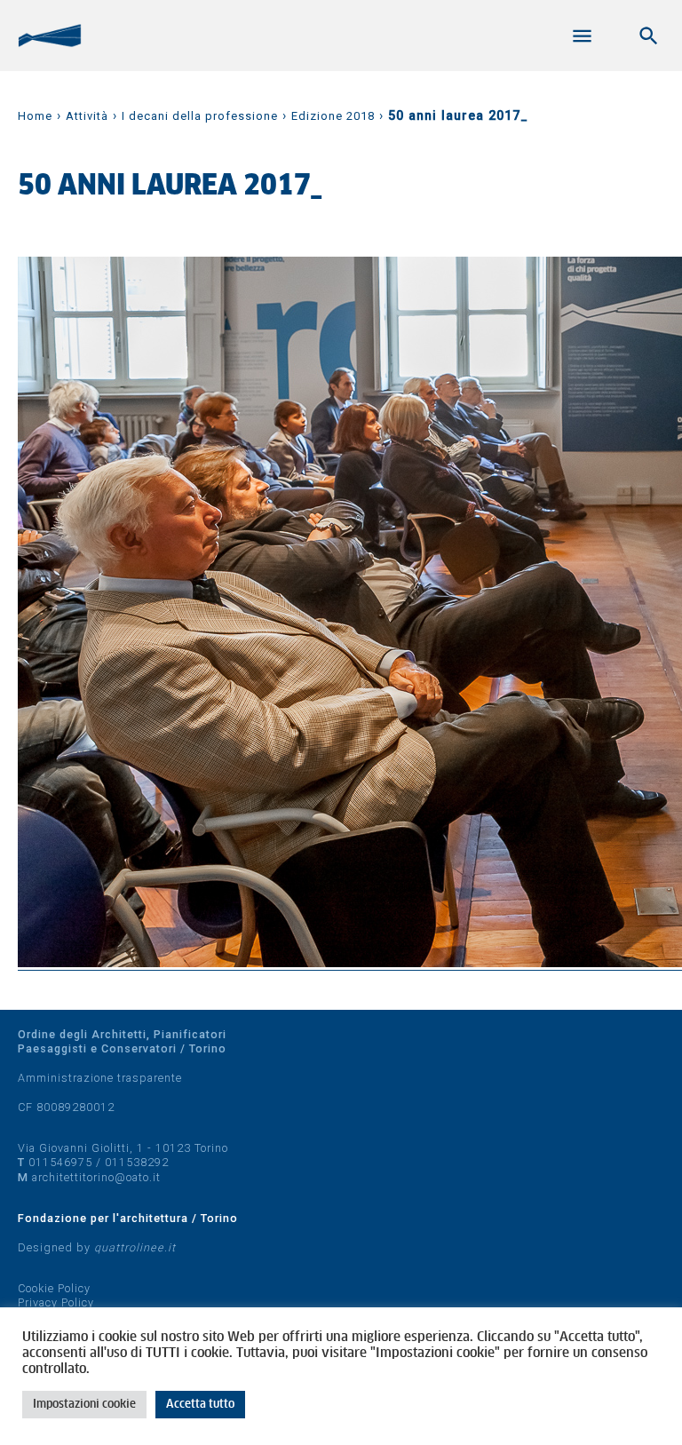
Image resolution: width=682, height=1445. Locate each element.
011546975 (60, 1162)
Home (35, 116)
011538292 (137, 1162)
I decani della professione (200, 116)
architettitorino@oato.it (96, 1177)
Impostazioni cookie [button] (84, 1404)
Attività (87, 116)
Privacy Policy (56, 1302)
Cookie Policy (54, 1288)
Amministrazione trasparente (100, 1077)
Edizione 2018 (333, 116)
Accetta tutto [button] (200, 1404)
